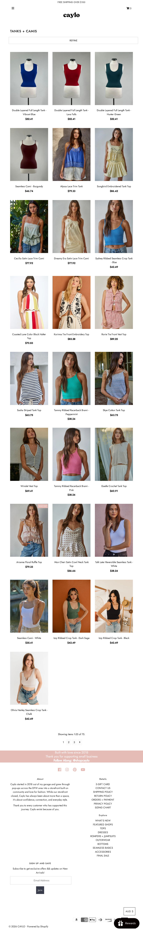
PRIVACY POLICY (103, 803)
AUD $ (129, 911)
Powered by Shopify (37, 926)
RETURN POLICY (103, 796)
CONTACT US (103, 788)
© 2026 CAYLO (17, 926)
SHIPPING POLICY (103, 792)
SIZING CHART (103, 807)
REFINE (73, 40)
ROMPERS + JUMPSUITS (103, 836)
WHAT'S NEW (103, 820)
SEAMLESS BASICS (103, 848)
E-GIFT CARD (103, 784)
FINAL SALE (103, 855)
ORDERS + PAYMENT (103, 799)
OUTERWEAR (103, 840)
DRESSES (103, 832)
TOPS (103, 828)
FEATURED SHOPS (103, 824)
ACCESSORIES (103, 852)
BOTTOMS (102, 844)
